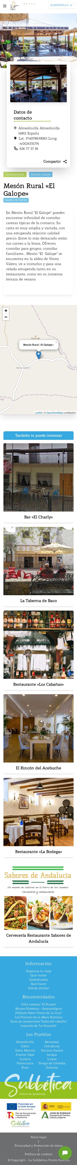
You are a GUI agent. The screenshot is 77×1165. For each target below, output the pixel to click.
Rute (25, 1067)
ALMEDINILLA (59, 5)
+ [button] (5, 310)
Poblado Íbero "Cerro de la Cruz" (38, 1013)
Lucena (25, 1059)
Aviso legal (39, 1137)
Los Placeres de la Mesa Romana (38, 1017)
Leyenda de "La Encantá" (38, 1026)
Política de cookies (38, 1154)
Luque (52, 1059)
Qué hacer (38, 984)
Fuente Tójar (25, 1055)
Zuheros (52, 1067)
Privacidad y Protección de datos (38, 1146)
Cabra (25, 1046)
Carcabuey (52, 1046)
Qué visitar (38, 975)
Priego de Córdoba (51, 1063)
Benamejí (52, 1042)
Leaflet (38, 412)
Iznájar (52, 1055)
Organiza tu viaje (38, 971)
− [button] (5, 317)
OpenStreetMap (54, 412)
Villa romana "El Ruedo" (38, 1004)
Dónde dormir (38, 988)
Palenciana (25, 1063)
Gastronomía (38, 979)
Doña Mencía (25, 1050)
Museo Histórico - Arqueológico (38, 1008)
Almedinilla (25, 1042)
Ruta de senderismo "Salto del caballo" (38, 1021)
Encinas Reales (52, 1050)
